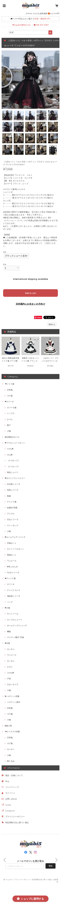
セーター (11, 749)
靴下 (9, 425)
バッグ (10, 602)
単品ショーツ (12, 472)
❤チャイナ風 (10, 578)
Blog (7, 781)
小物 (9, 431)
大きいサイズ (12, 684)
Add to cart (30, 293)
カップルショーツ (14, 619)
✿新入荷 (8, 726)
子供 (9, 678)
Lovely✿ (10, 672)
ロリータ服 (11, 407)
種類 (4, 252)
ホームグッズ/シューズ (17, 625)
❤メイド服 (9, 384)
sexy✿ (10, 454)
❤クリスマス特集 (12, 731)
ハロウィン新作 (13, 702)
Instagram (10, 810)
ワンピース (11, 561)
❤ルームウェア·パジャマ (15, 537)
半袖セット (11, 543)
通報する (51, 324)
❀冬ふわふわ (12, 566)
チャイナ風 (11, 502)
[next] (56, 859)
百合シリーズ (12, 519)
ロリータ (11, 584)
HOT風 (10, 395)
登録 (50, 866)
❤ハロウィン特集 (12, 696)
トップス (11, 413)
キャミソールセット (15, 549)
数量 (4, 264)
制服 (9, 496)
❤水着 (7, 643)
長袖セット (11, 555)
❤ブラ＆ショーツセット (15, 443)
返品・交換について (14, 775)
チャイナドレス (13, 590)
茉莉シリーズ (12, 490)
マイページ (10, 793)
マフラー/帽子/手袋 (15, 637)
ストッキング (12, 525)
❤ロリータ (9, 401)
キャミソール (12, 613)
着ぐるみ (11, 761)
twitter (8, 805)
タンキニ (11, 649)
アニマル (11, 513)
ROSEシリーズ (13, 572)
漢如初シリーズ (13, 596)
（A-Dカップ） (13, 460)
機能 (9, 631)
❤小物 (7, 608)
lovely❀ (10, 448)
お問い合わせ (11, 799)
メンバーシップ (12, 787)
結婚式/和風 (12, 507)
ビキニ (10, 667)
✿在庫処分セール (12, 437)
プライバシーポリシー (15, 816)
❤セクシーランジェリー (15, 478)
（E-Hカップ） (13, 466)
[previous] (5, 859)
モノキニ (11, 661)
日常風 (10, 390)
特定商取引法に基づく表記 (17, 822)
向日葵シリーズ (13, 484)
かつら (10, 419)
